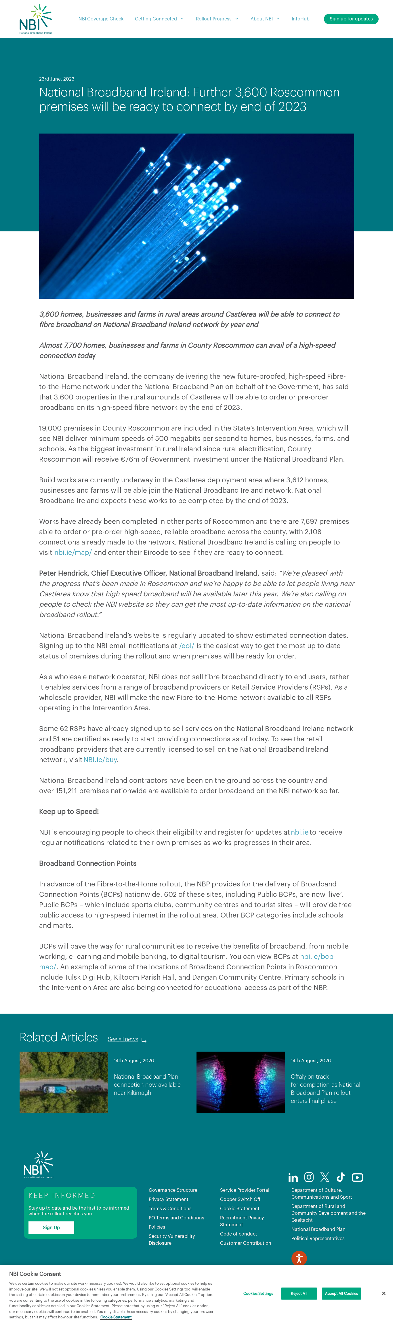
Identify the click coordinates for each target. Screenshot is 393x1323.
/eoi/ (186, 645)
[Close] (383, 1293)
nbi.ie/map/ (73, 552)
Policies (157, 1227)
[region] (196, 1294)
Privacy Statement (168, 1199)
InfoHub (301, 19)
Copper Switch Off (240, 1199)
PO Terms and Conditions (176, 1218)
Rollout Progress (214, 19)
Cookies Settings (258, 1293)
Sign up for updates (351, 19)
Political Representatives (318, 1238)
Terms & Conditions (170, 1208)
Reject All (299, 1293)
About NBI (262, 19)
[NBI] (35, 19)
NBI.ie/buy (100, 759)
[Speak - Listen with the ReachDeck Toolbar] (299, 1258)
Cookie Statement (240, 1208)
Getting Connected (156, 19)
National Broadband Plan (318, 1229)
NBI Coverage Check (101, 19)
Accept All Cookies (341, 1293)
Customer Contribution (245, 1243)
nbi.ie (300, 832)
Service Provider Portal (244, 1190)
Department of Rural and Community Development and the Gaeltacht (328, 1213)
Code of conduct (238, 1234)
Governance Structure (173, 1190)
